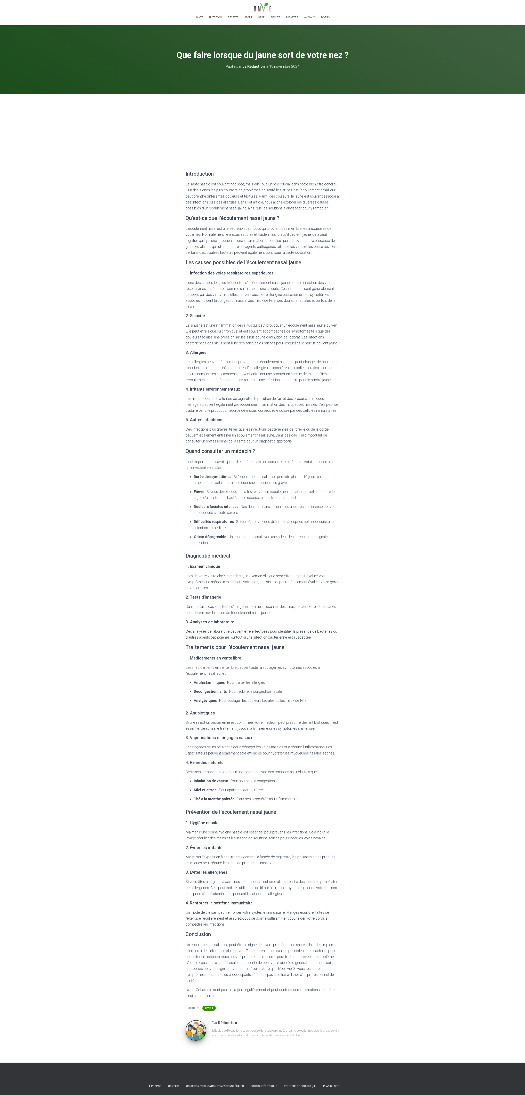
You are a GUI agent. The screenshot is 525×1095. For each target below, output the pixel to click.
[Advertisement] (262, 124)
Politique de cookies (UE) (300, 1086)
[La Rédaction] (196, 1030)
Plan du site (331, 1086)
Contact (173, 1086)
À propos (155, 1086)
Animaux (309, 17)
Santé (199, 17)
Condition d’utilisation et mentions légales (215, 1086)
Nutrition (215, 17)
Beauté (275, 17)
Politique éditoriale (264, 1086)
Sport (248, 17)
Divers (325, 17)
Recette (233, 17)
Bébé (261, 17)
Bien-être (292, 17)
